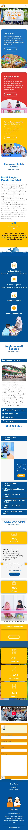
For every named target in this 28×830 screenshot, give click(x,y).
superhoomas (16, 570)
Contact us (10, 94)
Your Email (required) (6, 741)
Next (24, 607)
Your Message (4, 754)
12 (21, 621)
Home (21, 475)
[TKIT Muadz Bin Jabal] (2, 6)
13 (23, 621)
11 (20, 621)
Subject (3, 747)
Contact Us (10, 49)
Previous (3, 607)
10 (18, 621)
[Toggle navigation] (25, 6)
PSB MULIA (14, 637)
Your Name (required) (6, 735)
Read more (14, 574)
